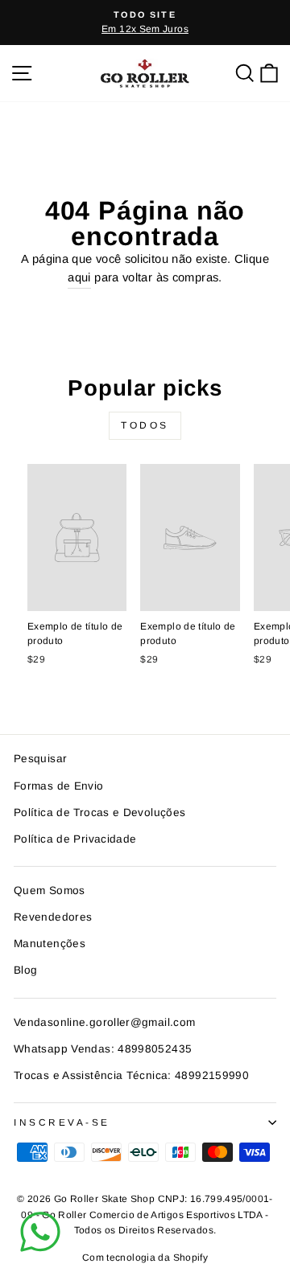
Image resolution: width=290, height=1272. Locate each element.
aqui (79, 277)
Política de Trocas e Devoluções (99, 812)
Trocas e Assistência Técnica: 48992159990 (131, 1075)
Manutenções (49, 944)
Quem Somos (49, 890)
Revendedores (53, 917)
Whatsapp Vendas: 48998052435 (103, 1049)
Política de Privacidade (75, 839)
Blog (25, 970)
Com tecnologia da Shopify (145, 1257)
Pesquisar (40, 759)
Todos (145, 425)
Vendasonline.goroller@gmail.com (104, 1022)
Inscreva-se (62, 1122)
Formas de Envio (59, 786)
